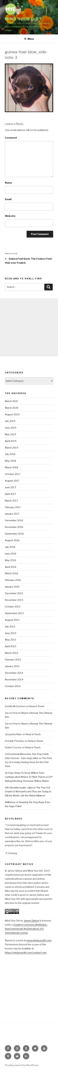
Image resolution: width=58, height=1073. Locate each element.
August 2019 (12, 414)
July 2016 (10, 547)
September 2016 (14, 533)
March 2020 (11, 407)
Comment (11, 137)
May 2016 (10, 560)
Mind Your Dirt (23, 19)
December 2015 (14, 593)
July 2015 (10, 626)
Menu (31, 38)
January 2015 (12, 666)
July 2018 (10, 454)
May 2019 (10, 434)
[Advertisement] (29, 327)
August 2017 (12, 480)
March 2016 (11, 573)
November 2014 (14, 679)
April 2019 (10, 441)
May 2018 (10, 460)
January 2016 (12, 586)
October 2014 (12, 686)
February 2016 (13, 580)
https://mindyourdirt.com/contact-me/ (26, 952)
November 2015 (14, 600)
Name (8, 182)
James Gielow (31, 920)
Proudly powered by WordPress (22, 1065)
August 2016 (12, 540)
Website (10, 216)
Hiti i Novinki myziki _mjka (19, 787)
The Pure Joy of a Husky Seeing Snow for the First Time (28, 762)
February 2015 (13, 659)
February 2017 (13, 507)
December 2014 (14, 672)
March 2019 (11, 447)
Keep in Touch (36, 706)
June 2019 (10, 427)
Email (8, 199)
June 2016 (10, 553)
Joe (7, 712)
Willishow (10, 802)
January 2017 (12, 513)
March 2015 (11, 653)
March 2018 (11, 467)
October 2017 (12, 474)
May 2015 (10, 639)
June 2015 (10, 633)
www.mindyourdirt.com (39, 940)
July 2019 (10, 421)
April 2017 (10, 494)
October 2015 (12, 606)
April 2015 (10, 646)
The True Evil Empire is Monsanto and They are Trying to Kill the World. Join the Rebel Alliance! (28, 791)
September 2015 (14, 613)
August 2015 (12, 619)
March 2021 (11, 401)
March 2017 (11, 500)
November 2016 (14, 527)
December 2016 (14, 520)
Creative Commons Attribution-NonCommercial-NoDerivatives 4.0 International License (26, 928)
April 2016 (10, 567)
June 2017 (10, 487)
